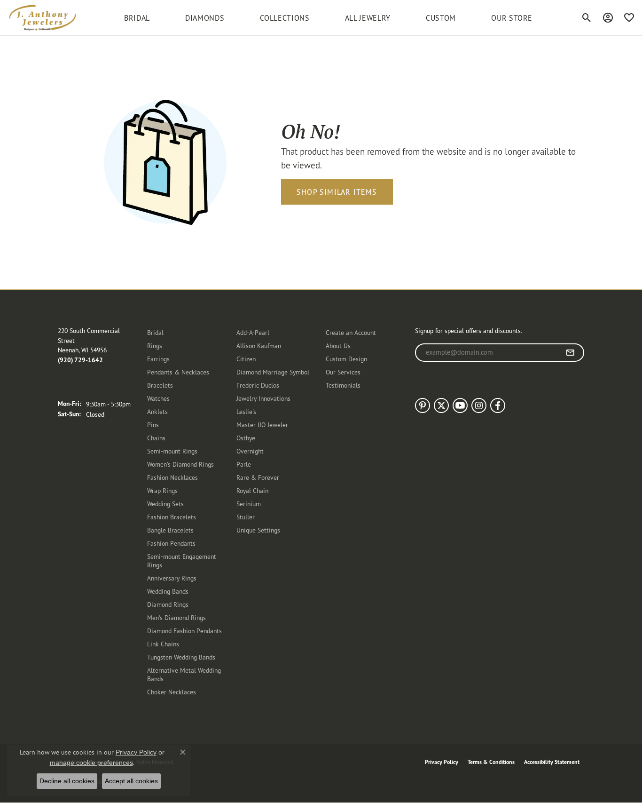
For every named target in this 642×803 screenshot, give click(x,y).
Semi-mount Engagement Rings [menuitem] (181, 560)
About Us (338, 346)
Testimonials (343, 385)
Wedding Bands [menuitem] (167, 591)
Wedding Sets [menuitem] (165, 504)
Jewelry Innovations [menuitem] (263, 398)
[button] (587, 17)
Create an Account (351, 332)
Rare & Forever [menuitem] (257, 477)
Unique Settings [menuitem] (258, 530)
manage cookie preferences (91, 762)
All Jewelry (368, 18)
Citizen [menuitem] (246, 359)
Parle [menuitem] (243, 464)
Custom (441, 18)
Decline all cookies (66, 781)
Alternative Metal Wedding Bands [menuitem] (184, 674)
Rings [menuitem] (154, 346)
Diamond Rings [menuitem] (167, 604)
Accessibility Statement (551, 761)
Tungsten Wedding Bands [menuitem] (181, 657)
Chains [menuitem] (156, 438)
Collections (285, 18)
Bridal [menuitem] (155, 332)
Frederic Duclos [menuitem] (257, 385)
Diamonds (204, 18)
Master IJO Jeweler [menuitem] (262, 425)
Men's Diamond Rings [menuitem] (176, 617)
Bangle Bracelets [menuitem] (170, 530)
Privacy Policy (441, 761)
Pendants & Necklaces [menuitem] (178, 372)
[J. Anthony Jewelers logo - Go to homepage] (42, 17)
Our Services (343, 372)
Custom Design (346, 359)
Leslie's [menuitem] (246, 411)
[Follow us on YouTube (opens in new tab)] (460, 405)
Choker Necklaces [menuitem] (171, 692)
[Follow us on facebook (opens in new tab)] (497, 405)
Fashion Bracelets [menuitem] (171, 517)
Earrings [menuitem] (158, 359)
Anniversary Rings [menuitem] (171, 578)
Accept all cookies (131, 781)
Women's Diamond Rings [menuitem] (180, 464)
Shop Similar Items (337, 192)
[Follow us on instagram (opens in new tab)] (478, 405)
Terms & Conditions (491, 761)
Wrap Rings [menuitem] (162, 490)
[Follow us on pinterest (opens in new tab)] (422, 405)
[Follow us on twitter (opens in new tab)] (441, 405)
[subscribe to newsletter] (570, 352)
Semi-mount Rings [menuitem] (172, 451)
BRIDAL (137, 18)
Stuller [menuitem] (245, 517)
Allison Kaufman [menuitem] (258, 346)
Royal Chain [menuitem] (252, 490)
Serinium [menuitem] (248, 504)
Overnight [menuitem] (250, 451)
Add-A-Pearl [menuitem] (252, 332)
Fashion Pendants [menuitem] (171, 543)
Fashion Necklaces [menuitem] (172, 477)
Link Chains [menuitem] (163, 644)
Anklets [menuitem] (157, 411)
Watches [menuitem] (158, 398)
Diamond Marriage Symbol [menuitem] (272, 372)
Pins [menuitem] (153, 425)
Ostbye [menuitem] (245, 438)
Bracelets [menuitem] (160, 385)
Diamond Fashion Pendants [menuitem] (184, 631)
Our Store (511, 18)
